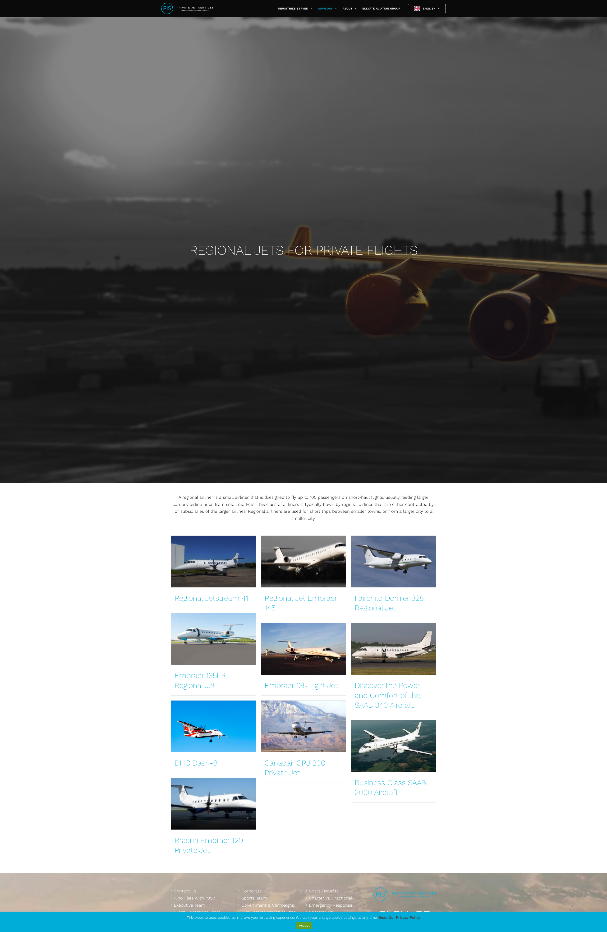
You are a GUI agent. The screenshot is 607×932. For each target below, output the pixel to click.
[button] (310, 8)
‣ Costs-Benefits (322, 890)
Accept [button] (304, 925)
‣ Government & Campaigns (266, 905)
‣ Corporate (250, 890)
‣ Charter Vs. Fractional (329, 897)
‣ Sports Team (252, 897)
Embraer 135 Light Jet (301, 685)
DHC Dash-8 (196, 762)
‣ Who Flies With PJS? (193, 897)
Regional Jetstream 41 (211, 598)
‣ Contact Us (183, 890)
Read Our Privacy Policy (399, 917)
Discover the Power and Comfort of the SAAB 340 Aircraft (387, 695)
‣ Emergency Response (329, 905)
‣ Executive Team (188, 905)
